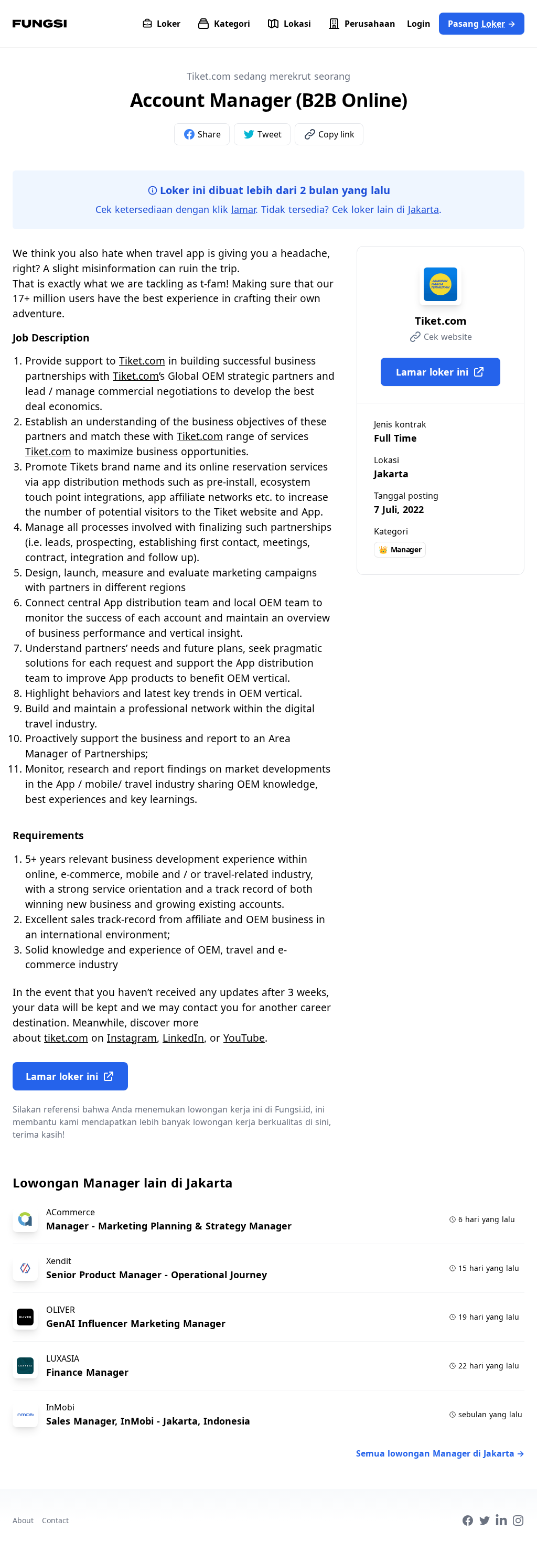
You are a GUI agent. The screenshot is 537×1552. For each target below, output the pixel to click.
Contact (55, 1520)
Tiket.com (142, 361)
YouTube (244, 1038)
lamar (243, 209)
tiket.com (66, 1038)
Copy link (336, 134)
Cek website (448, 336)
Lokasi (297, 23)
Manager (400, 549)
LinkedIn (183, 1038)
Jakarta (423, 209)
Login (419, 23)
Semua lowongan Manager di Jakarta (440, 1453)
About (23, 1520)
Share (209, 134)
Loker (168, 23)
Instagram (132, 1038)
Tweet (269, 134)
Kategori (232, 23)
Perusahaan (370, 23)
